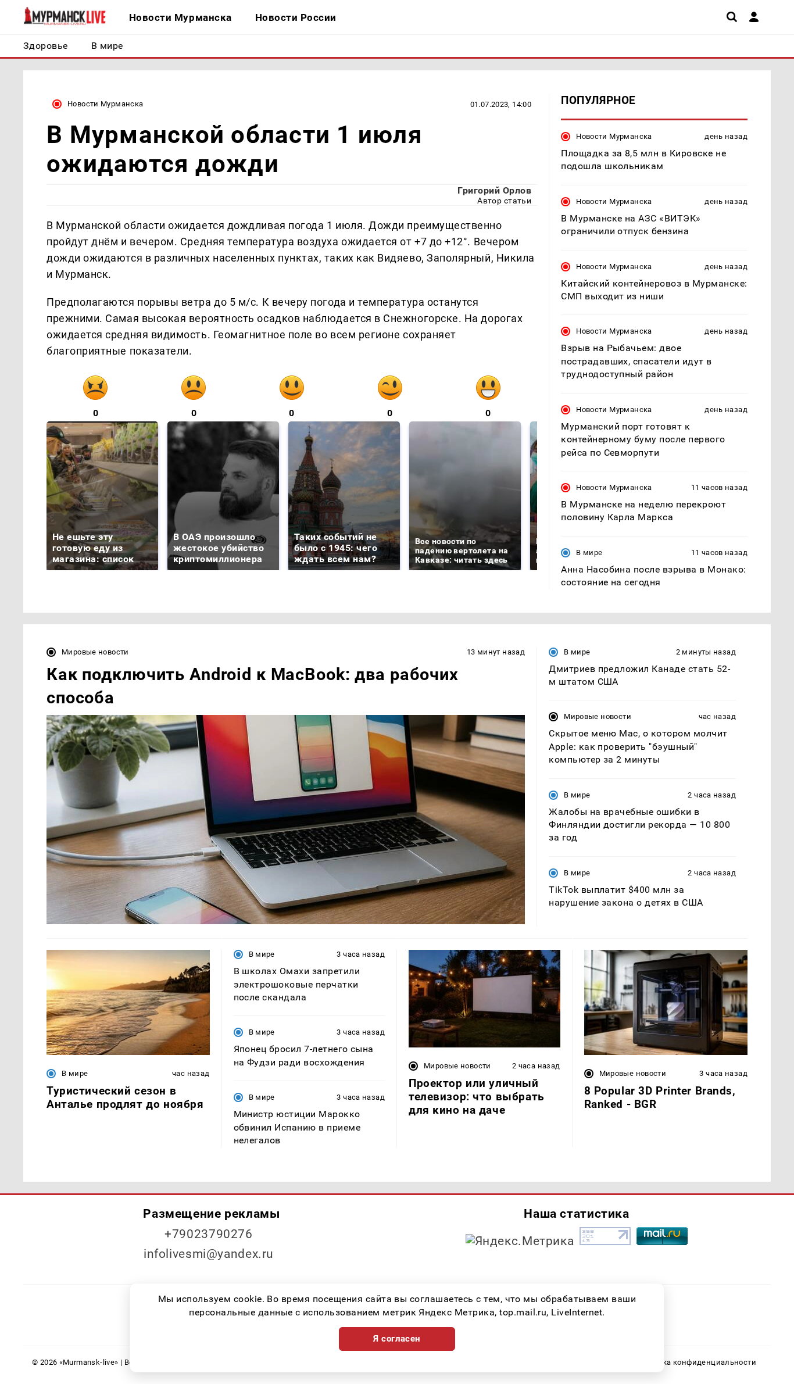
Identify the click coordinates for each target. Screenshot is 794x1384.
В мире (589, 552)
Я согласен (397, 1338)
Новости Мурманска (105, 103)
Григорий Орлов (494, 190)
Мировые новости (95, 652)
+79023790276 (208, 1234)
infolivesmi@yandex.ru (209, 1254)
